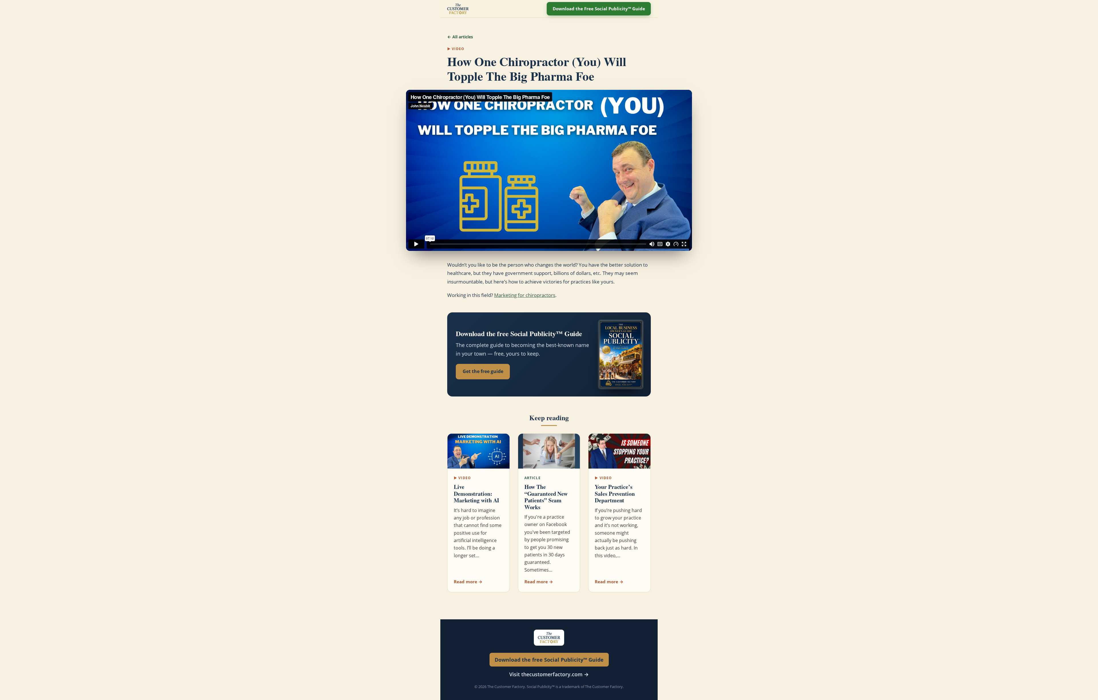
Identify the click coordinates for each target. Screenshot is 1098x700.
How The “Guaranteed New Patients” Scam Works (546, 497)
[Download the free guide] (620, 354)
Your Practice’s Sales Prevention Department (614, 493)
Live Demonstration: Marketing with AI (476, 493)
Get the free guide (483, 371)
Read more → (468, 581)
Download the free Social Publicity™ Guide (549, 659)
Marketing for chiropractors (524, 295)
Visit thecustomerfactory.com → (549, 674)
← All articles (460, 36)
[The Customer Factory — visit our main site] (458, 8)
